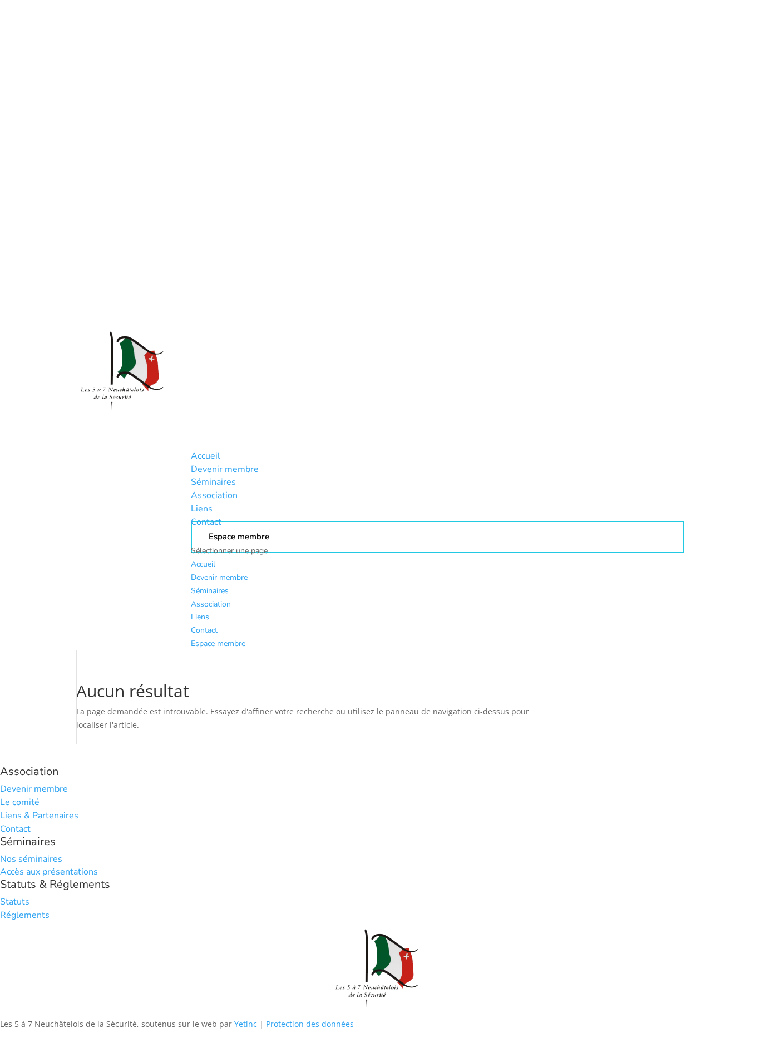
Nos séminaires (31, 859)
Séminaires (210, 590)
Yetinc (245, 1024)
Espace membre (218, 643)
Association (211, 604)
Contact (204, 630)
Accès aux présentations (49, 872)
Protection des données (310, 1024)
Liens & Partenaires (39, 815)
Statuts (14, 902)
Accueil (203, 564)
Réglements (25, 915)
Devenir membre (219, 577)
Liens (200, 617)
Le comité (20, 802)
